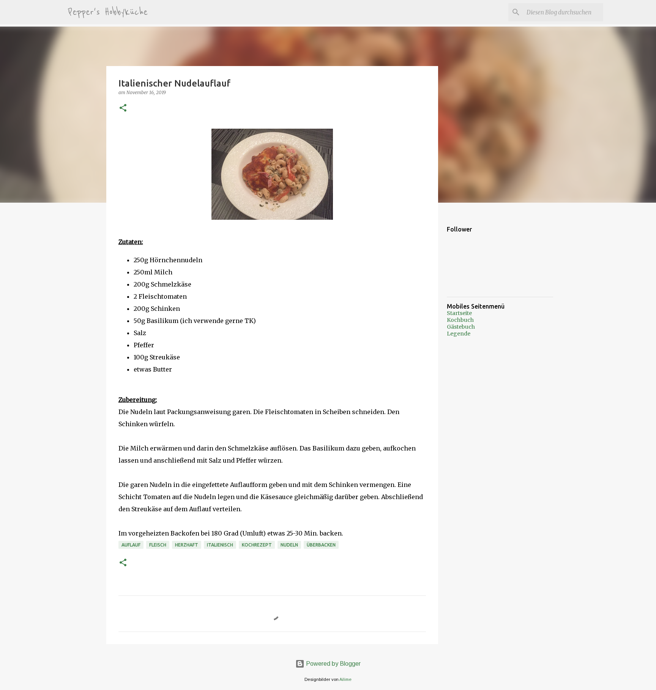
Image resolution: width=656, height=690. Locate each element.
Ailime (345, 679)
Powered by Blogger (332, 663)
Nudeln (289, 544)
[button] (123, 108)
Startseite (459, 313)
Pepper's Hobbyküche (108, 12)
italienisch (220, 544)
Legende (458, 333)
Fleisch (157, 544)
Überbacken (321, 544)
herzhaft (186, 544)
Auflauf (130, 544)
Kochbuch (460, 320)
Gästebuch (461, 326)
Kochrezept (257, 544)
